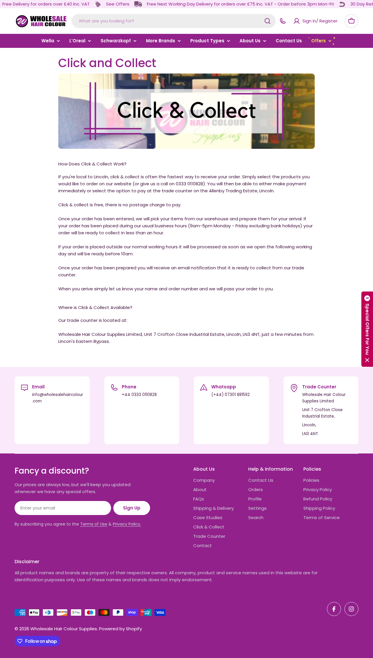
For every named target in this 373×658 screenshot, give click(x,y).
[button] (367, 329)
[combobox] (174, 21)
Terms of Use (93, 524)
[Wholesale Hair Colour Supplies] (97, 4)
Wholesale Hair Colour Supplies (63, 629)
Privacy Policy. (127, 524)
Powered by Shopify (120, 629)
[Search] (267, 21)
